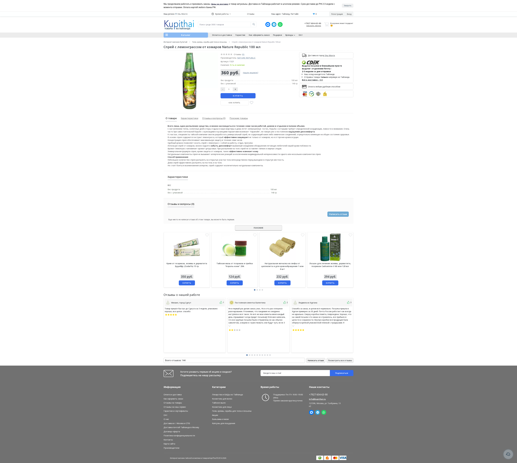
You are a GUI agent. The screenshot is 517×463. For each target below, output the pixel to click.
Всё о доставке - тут (312, 80)
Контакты (168, 439)
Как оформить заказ (259, 35)
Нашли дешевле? (250, 72)
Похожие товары (239, 118)
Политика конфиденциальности (179, 435)
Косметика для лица (222, 406)
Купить (238, 95)
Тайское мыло (219, 402)
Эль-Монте (330, 55)
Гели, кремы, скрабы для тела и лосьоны (209, 42)
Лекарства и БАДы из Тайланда (227, 394)
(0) (243, 54)
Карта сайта (169, 443)
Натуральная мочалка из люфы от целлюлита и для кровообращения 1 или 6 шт (282, 266)
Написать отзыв (338, 214)
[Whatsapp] (280, 24)
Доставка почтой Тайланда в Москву (181, 427)
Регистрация (337, 14)
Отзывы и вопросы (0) (214, 118)
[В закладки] (251, 103)
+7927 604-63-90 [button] (318, 394)
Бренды (289, 35)
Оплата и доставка (222, 35)
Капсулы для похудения (223, 423)
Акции (215, 415)
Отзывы (250, 14)
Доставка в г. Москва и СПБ (177, 423)
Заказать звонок (313, 25)
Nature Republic (246, 57)
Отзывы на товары (173, 402)
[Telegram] (274, 24)
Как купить (234, 102)
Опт (301, 35)
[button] (221, 13)
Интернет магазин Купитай (175, 42)
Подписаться (341, 373)
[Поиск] (253, 24)
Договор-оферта (172, 431)
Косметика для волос (222, 398)
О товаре (171, 118)
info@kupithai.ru (317, 399)
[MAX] (267, 24)
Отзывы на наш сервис (175, 406)
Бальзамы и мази (220, 419)
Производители (171, 447)
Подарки (277, 35)
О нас (166, 419)
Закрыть (347, 5)
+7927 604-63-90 (312, 23)
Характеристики (189, 118)
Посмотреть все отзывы (340, 360)
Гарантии (240, 35)
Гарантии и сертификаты (176, 411)
